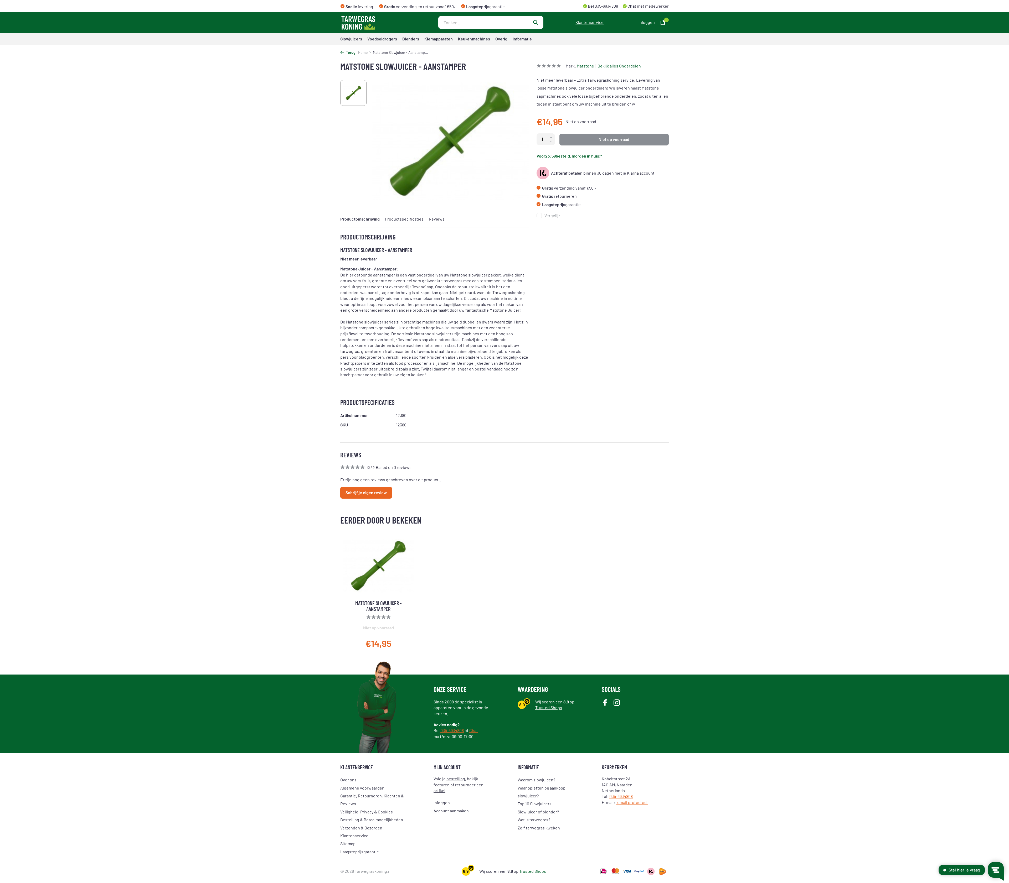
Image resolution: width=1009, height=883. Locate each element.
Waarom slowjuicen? (536, 779)
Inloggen (442, 802)
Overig (501, 38)
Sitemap (348, 843)
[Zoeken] (535, 22)
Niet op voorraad (614, 139)
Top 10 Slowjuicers (535, 803)
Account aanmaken (451, 810)
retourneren (559, 196)
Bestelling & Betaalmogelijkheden (371, 819)
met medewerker (648, 5)
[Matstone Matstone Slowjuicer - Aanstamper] (378, 566)
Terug (350, 52)
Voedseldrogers (382, 38)
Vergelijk (552, 215)
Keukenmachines (474, 38)
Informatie (522, 38)
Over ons (348, 779)
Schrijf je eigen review (366, 492)
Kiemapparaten (438, 38)
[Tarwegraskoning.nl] (373, 22)
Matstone (585, 65)
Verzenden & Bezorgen (361, 827)
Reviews (437, 218)
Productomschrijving (360, 218)
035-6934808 (606, 5)
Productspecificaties (404, 218)
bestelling (455, 778)
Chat (473, 730)
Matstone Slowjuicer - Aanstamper (378, 606)
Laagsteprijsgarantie (359, 851)
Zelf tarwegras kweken (539, 827)
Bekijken (401, 638)
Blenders (410, 38)
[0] (661, 22)
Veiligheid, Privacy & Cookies (366, 811)
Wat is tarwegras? (534, 819)
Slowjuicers (351, 38)
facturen (442, 784)
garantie (561, 204)
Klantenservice (589, 22)
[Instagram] (617, 703)
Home (363, 52)
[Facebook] (605, 703)
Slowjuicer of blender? (538, 811)
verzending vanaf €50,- (569, 187)
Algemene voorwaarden (362, 787)
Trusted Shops (548, 707)
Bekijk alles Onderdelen (619, 65)
